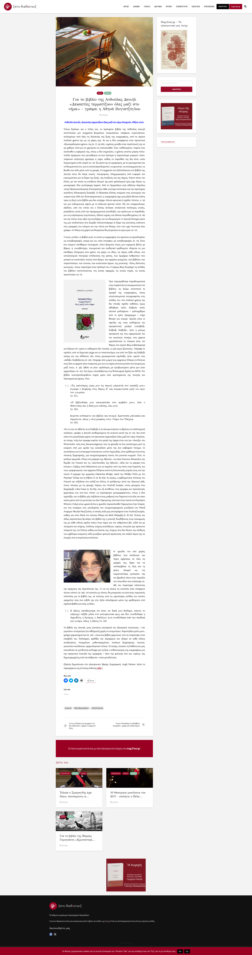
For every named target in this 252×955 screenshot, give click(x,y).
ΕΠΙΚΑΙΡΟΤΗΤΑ (182, 6)
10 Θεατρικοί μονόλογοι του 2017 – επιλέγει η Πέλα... (128, 794)
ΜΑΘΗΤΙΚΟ (223, 6)
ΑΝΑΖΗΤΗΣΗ (176, 89)
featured (68, 708)
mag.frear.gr (235, 6)
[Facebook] (50, 934)
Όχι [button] (187, 951)
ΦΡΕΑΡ (126, 6)
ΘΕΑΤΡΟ (126, 773)
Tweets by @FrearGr (168, 142)
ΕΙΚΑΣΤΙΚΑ (196, 6)
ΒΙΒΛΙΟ (100, 93)
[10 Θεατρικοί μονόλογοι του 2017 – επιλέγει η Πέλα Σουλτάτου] (129, 778)
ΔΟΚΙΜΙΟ (136, 6)
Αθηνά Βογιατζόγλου (81, 708)
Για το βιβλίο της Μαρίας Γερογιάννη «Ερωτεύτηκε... (77, 837)
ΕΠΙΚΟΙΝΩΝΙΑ (209, 6)
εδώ (99, 668)
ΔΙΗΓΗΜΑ (158, 6)
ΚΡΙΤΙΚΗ (169, 6)
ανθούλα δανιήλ (97, 708)
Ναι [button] (180, 951)
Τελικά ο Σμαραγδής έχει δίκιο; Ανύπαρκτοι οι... (76, 794)
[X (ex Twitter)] (55, 934)
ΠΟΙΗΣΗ (147, 6)
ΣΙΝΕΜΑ (83, 773)
